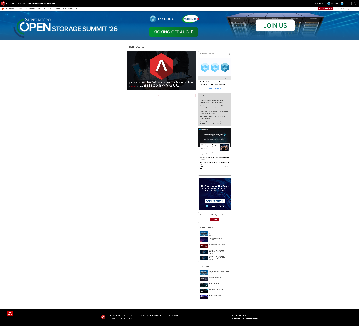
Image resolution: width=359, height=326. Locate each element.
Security (32, 9)
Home (3, 7)
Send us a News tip (171, 316)
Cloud (20, 9)
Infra (40, 9)
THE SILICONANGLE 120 (325, 8)
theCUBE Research (251, 318)
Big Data (57, 9)
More (77, 9)
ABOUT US (133, 316)
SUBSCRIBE (215, 220)
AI (26, 9)
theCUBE (237, 318)
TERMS (125, 316)
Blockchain (48, 9)
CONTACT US (143, 316)
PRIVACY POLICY (115, 316)
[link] (161, 71)
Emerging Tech (68, 9)
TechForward (11, 9)
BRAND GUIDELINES (156, 316)
